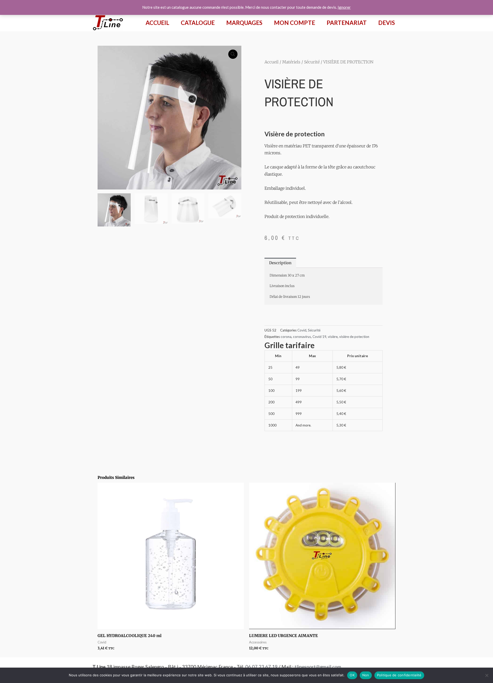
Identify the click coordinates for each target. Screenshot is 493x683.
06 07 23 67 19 (261, 667)
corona (286, 337)
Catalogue (198, 22)
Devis (386, 22)
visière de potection (354, 337)
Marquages (244, 22)
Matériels (291, 61)
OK (352, 675)
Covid (301, 330)
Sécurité (312, 61)
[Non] (486, 675)
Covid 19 (319, 337)
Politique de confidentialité (399, 675)
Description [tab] (280, 262)
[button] (233, 54)
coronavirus (302, 337)
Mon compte (294, 22)
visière (333, 337)
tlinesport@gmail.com (318, 667)
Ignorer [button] (344, 7)
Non (365, 675)
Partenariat (347, 22)
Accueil (157, 22)
